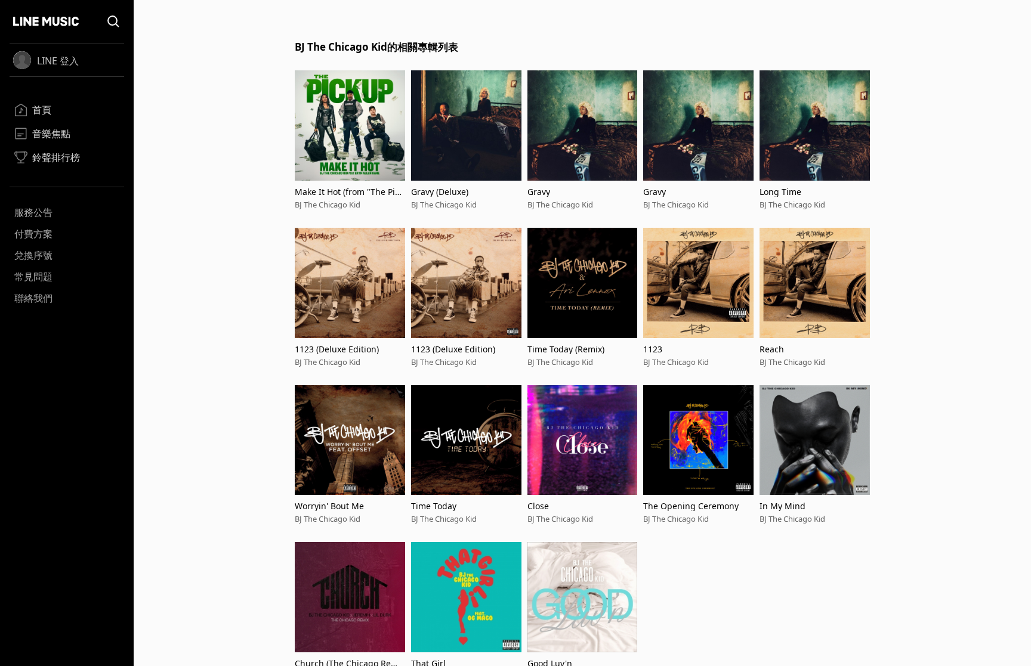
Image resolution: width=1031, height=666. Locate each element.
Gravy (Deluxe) (439, 192)
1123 (652, 349)
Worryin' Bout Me (329, 506)
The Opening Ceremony (691, 506)
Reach (772, 349)
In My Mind (782, 506)
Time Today (433, 506)
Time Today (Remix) (565, 349)
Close (538, 506)
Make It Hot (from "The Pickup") (349, 192)
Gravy (538, 192)
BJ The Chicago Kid (327, 204)
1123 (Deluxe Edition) (337, 349)
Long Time (780, 192)
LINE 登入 (58, 60)
